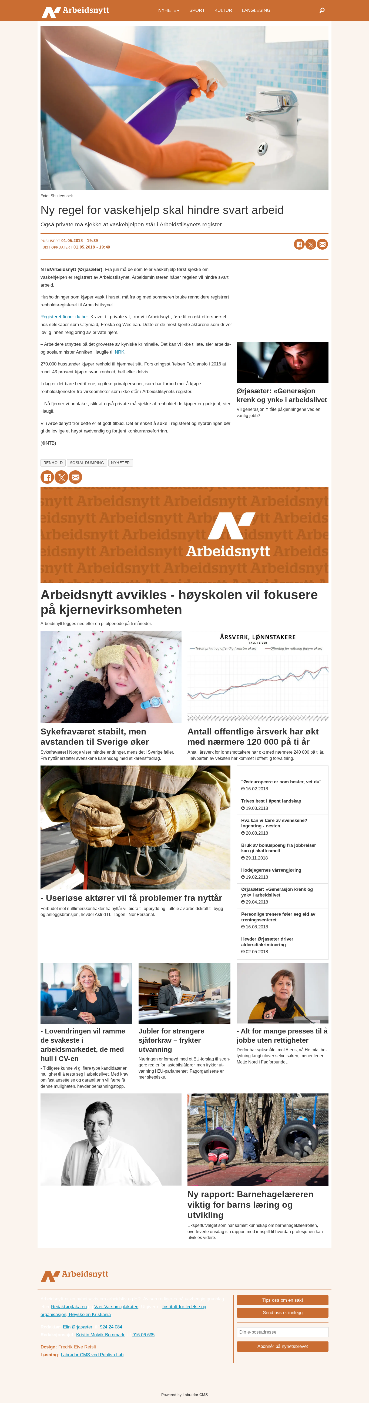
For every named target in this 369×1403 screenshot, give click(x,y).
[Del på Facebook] (299, 244)
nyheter (120, 463)
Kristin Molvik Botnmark (100, 1334)
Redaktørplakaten (69, 1306)
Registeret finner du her (64, 316)
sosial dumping (87, 463)
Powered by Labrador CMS (184, 1394)
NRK (119, 352)
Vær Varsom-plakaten (116, 1306)
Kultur (223, 10)
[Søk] (322, 10)
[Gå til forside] (76, 10)
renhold (53, 463)
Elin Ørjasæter (77, 1327)
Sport (197, 10)
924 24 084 (111, 1327)
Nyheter (169, 10)
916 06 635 (143, 1334)
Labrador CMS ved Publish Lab (92, 1354)
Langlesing (256, 10)
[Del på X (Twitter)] (310, 244)
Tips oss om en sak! (282, 1300)
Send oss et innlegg (283, 1312)
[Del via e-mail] (322, 244)
